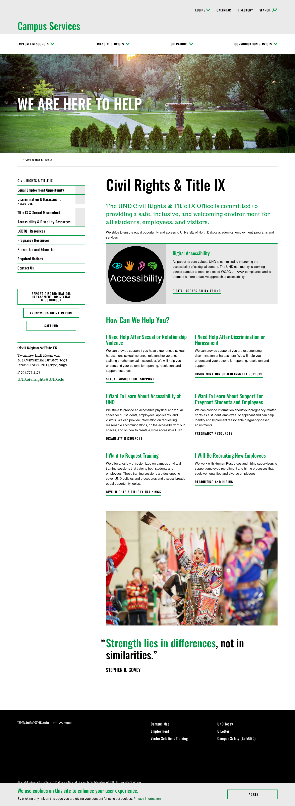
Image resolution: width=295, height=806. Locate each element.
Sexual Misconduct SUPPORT (130, 378)
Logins (200, 10)
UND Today (225, 723)
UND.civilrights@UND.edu (40, 380)
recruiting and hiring (214, 481)
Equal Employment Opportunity (40, 190)
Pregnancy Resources (33, 240)
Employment (160, 731)
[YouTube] (20, 734)
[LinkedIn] (49, 734)
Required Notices (30, 258)
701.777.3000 (62, 722)
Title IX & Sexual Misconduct (38, 212)
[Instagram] (30, 734)
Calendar (224, 10)
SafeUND (51, 325)
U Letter (223, 731)
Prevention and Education (36, 249)
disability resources (124, 438)
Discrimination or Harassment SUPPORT (229, 373)
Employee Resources (33, 44)
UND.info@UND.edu (33, 722)
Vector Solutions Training (169, 738)
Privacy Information (147, 798)
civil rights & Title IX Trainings (133, 491)
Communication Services (253, 44)
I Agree (262, 794)
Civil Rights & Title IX (35, 180)
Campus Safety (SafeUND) (236, 738)
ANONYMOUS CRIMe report (51, 312)
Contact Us (25, 267)
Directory (245, 10)
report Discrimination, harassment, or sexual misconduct (51, 296)
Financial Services (110, 44)
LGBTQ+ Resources (31, 231)
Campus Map (160, 723)
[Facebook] (39, 734)
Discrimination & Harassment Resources (39, 201)
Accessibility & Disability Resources (43, 221)
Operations (179, 44)
